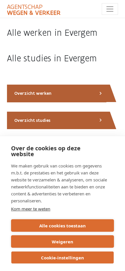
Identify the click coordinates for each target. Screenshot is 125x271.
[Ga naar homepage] (33, 9)
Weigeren (62, 242)
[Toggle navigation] (110, 9)
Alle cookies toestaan (62, 226)
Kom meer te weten (30, 209)
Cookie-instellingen (62, 258)
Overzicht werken (32, 93)
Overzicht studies (32, 120)
